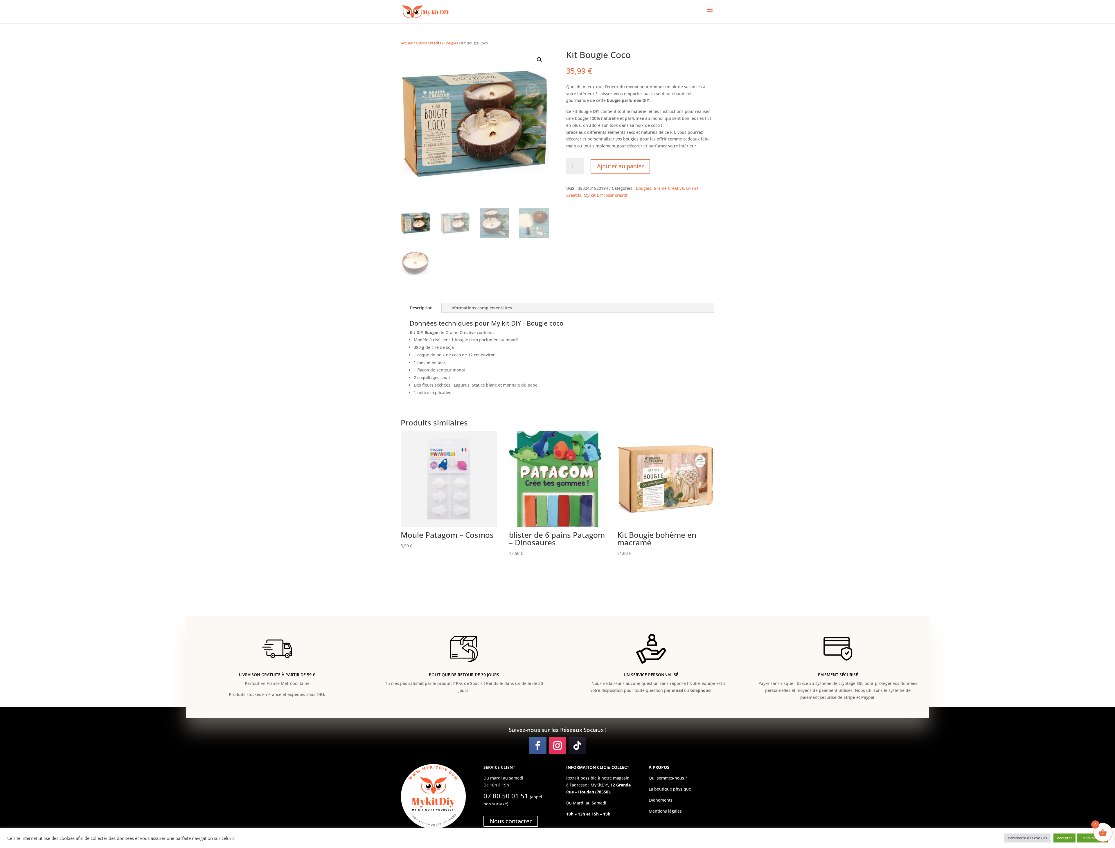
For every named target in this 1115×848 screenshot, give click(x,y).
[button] (539, 60)
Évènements (660, 800)
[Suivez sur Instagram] (557, 745)
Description (421, 308)
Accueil (407, 43)
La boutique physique (670, 789)
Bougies (451, 43)
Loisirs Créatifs (428, 43)
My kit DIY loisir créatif (605, 195)
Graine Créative (669, 188)
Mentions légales (665, 811)
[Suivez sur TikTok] (577, 745)
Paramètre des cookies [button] (1027, 837)
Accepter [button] (1064, 837)
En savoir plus (1092, 837)
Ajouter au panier (620, 166)
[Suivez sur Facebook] (537, 745)
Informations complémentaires (481, 308)
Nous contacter (511, 821)
